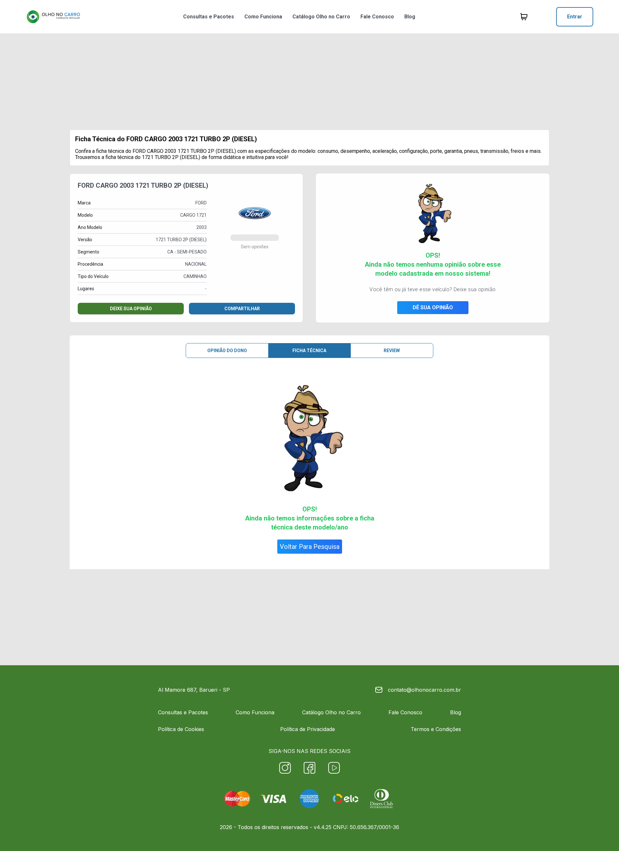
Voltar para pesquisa (309, 546)
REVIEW (392, 350)
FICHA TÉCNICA (309, 350)
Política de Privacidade (307, 729)
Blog (409, 17)
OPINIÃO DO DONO (227, 350)
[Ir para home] (53, 16)
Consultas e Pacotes (208, 17)
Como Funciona (263, 17)
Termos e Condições (436, 729)
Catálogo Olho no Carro (321, 17)
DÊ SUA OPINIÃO (433, 307)
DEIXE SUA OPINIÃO (131, 308)
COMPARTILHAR (242, 308)
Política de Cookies (181, 729)
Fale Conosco (377, 17)
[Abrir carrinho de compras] (523, 16)
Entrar (574, 17)
